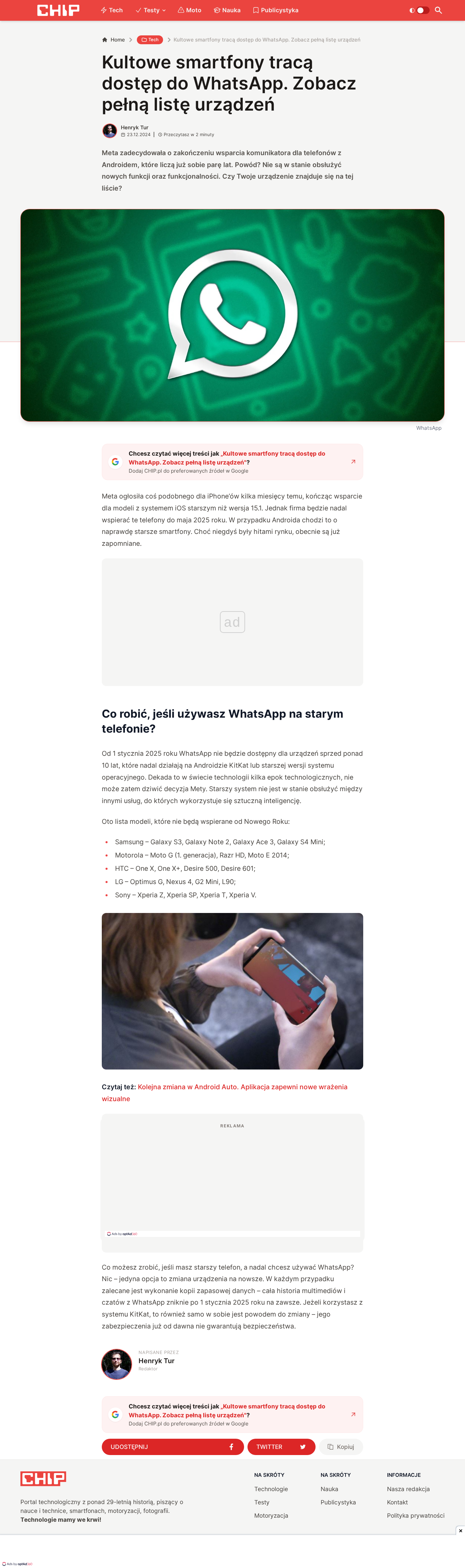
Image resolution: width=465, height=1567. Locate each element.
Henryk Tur (134, 127)
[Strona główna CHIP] (58, 10)
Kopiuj (345, 1446)
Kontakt (397, 1502)
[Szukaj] (439, 10)
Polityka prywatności (416, 1515)
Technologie (271, 1488)
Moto (194, 10)
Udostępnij (129, 1446)
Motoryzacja (271, 1515)
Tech (116, 10)
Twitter (269, 1446)
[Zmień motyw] (419, 10)
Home (118, 39)
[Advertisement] (232, 1179)
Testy (152, 10)
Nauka (231, 10)
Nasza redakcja (408, 1488)
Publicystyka (280, 10)
